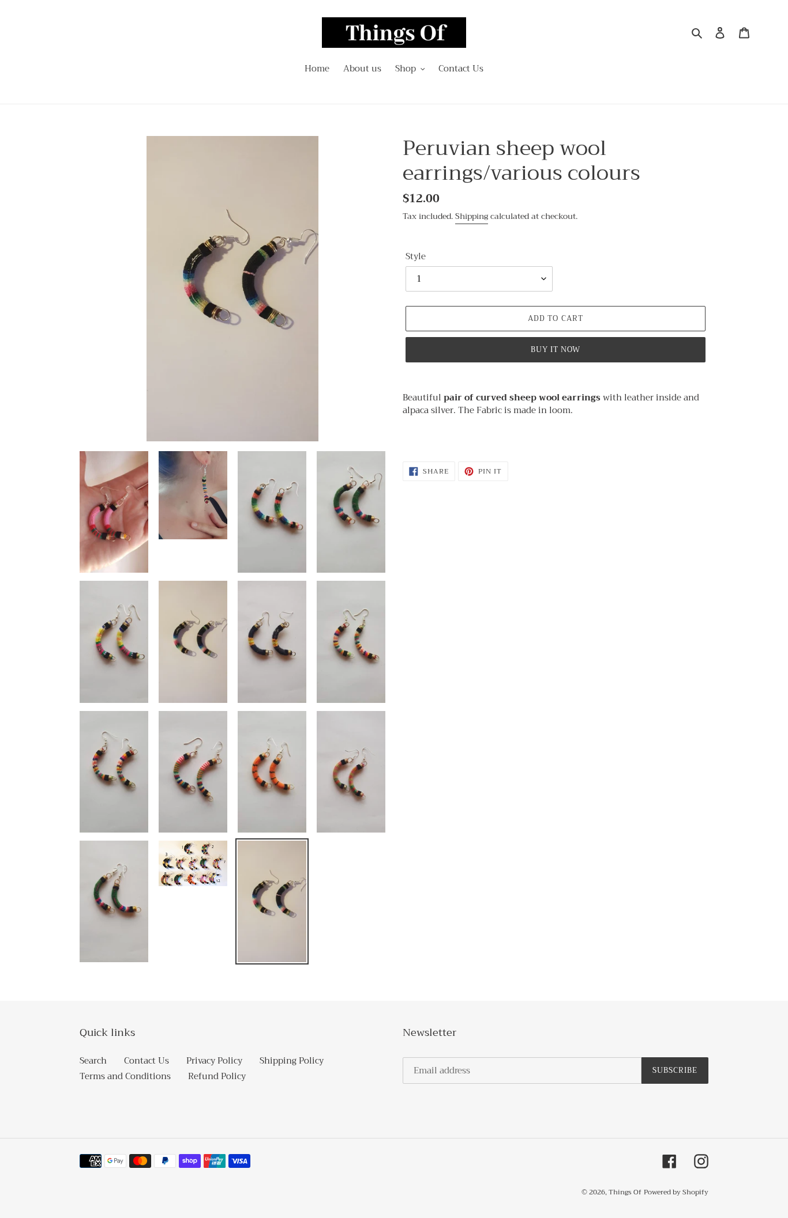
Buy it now (555, 349)
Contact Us (146, 1060)
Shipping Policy (292, 1060)
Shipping (471, 216)
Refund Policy (217, 1076)
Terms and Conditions (125, 1076)
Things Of (625, 1192)
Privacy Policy (214, 1060)
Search (93, 1060)
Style (416, 256)
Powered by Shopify (676, 1192)
